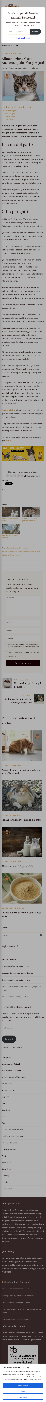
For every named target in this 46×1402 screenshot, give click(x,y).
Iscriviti (35, 31)
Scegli (23, 1391)
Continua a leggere (23, 38)
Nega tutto (23, 1397)
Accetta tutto (23, 1385)
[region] (23, 1383)
